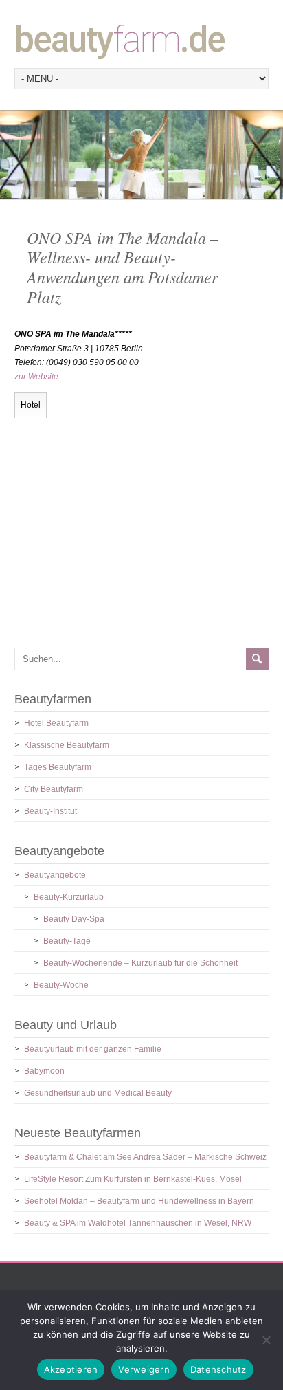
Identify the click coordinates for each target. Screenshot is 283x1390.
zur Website (36, 377)
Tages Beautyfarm (57, 767)
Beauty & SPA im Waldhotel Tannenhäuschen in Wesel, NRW (137, 1223)
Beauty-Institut (50, 811)
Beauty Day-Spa (73, 919)
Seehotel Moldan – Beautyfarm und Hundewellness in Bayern (139, 1201)
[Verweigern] (266, 1340)
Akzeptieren (71, 1369)
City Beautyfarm (53, 789)
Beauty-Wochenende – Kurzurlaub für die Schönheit (140, 963)
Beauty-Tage (67, 941)
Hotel (31, 405)
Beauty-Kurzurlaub (69, 897)
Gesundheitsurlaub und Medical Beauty (98, 1093)
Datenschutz (218, 1369)
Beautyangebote (55, 875)
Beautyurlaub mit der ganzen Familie (92, 1049)
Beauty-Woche (61, 985)
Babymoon (44, 1071)
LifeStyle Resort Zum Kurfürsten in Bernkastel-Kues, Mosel (133, 1179)
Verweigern (144, 1369)
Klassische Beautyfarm (66, 745)
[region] (141, 154)
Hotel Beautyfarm (56, 723)
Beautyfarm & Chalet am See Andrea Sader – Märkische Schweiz (145, 1157)
